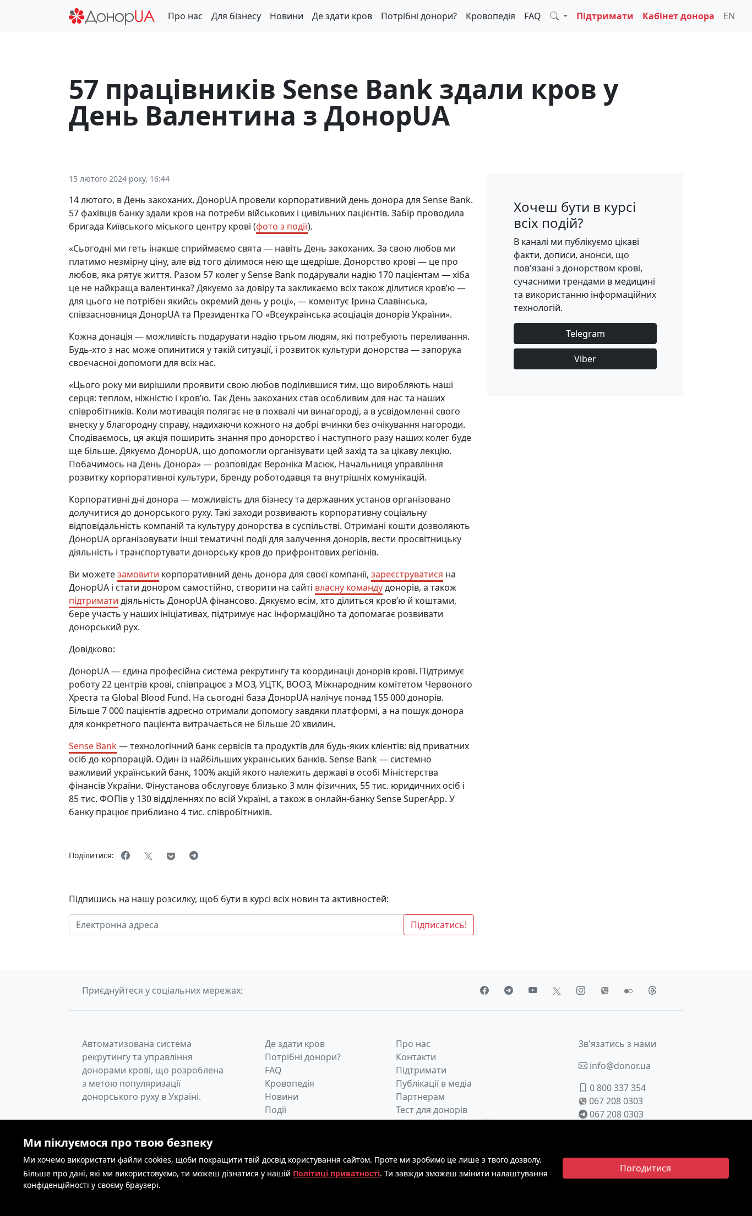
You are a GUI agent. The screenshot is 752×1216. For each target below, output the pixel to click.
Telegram (585, 334)
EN (729, 16)
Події (275, 1110)
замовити (138, 574)
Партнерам (420, 1096)
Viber (585, 359)
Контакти (416, 1057)
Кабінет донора (678, 16)
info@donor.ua (619, 1066)
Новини (286, 16)
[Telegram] (193, 855)
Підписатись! (439, 925)
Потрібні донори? (419, 16)
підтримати (93, 601)
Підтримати (605, 16)
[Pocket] (171, 855)
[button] (559, 16)
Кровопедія (490, 16)
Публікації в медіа (434, 1083)
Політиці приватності (336, 1173)
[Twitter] (148, 855)
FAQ (532, 16)
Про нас (185, 16)
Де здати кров (342, 16)
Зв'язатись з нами (617, 1044)
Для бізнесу (236, 16)
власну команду (349, 587)
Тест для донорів (431, 1110)
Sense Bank (93, 746)
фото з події (282, 226)
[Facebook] (125, 855)
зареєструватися (407, 574)
